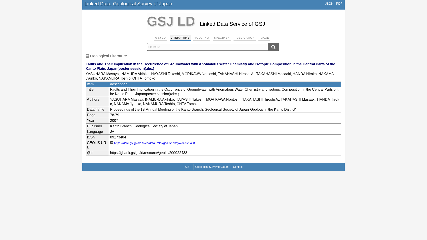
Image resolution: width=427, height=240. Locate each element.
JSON (329, 3)
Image (264, 37)
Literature (180, 37)
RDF (339, 3)
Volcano (201, 37)
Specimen (222, 37)
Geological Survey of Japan (212, 166)
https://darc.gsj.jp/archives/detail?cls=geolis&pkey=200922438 (154, 143)
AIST (188, 166)
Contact (237, 166)
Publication (245, 37)
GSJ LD (160, 37)
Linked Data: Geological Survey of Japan (128, 3)
